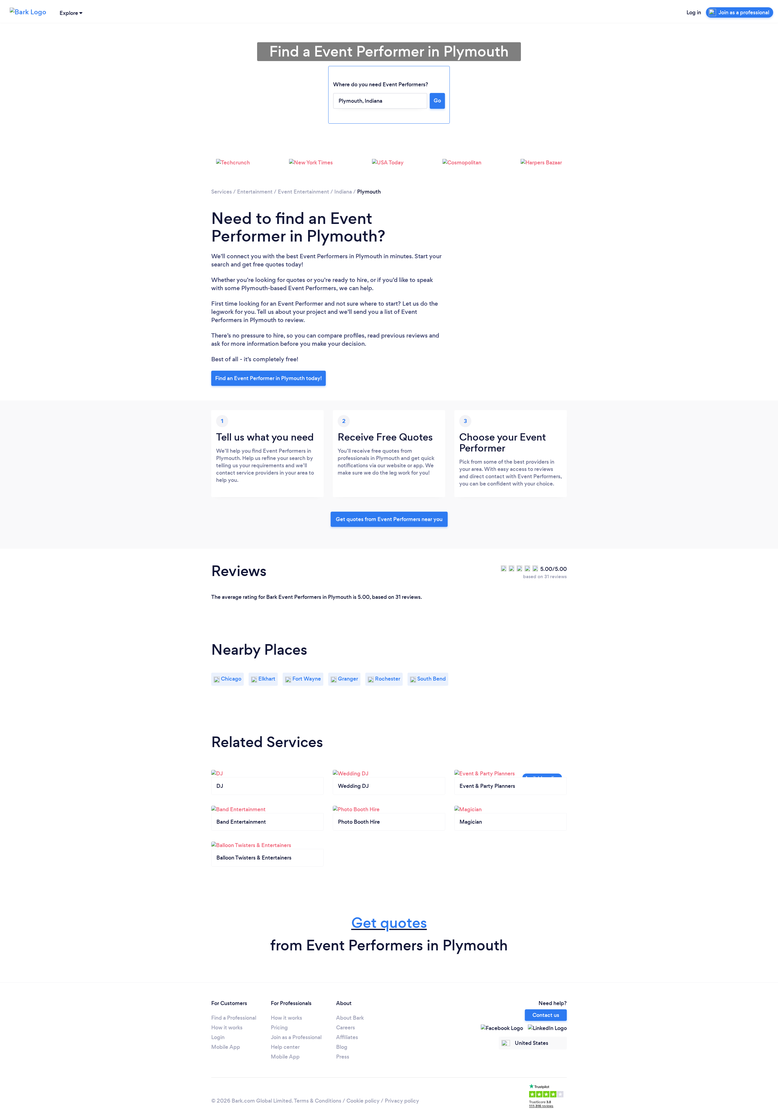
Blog (341, 1047)
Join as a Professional (296, 1037)
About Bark (350, 1017)
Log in (694, 12)
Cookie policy (363, 1100)
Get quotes (389, 923)
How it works (227, 1027)
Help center (285, 1047)
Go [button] (437, 100)
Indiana (343, 191)
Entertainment (255, 191)
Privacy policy (402, 1100)
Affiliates (347, 1037)
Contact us (545, 1015)
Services (221, 191)
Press (342, 1056)
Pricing (279, 1027)
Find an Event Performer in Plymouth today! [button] (268, 378)
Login (218, 1037)
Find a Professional (233, 1017)
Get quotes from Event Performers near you (389, 519)
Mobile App (225, 1047)
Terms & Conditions (317, 1100)
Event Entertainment (303, 191)
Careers (345, 1027)
